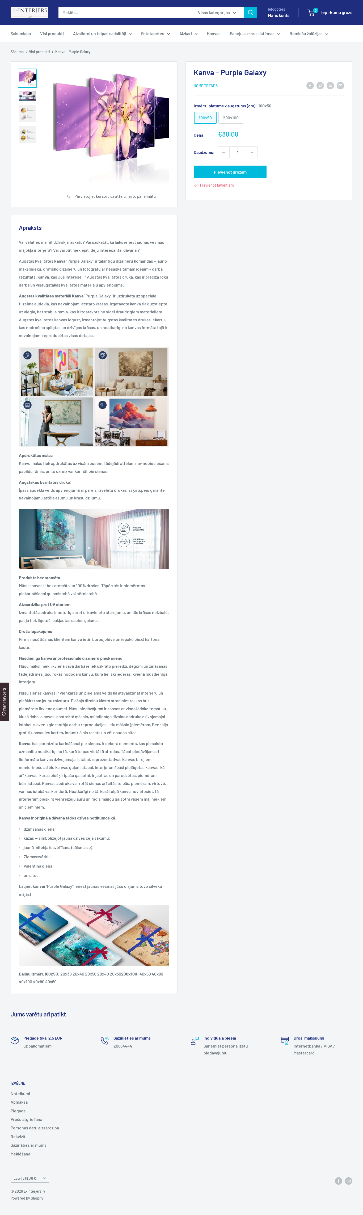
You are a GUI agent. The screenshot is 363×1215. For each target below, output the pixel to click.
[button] (214, 185)
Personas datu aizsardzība (35, 1127)
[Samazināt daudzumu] (223, 152)
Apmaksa (19, 1101)
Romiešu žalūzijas (306, 33)
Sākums (17, 51)
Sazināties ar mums (29, 1144)
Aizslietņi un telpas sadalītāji (99, 33)
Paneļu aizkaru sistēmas (252, 33)
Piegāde (18, 1110)
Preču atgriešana (26, 1119)
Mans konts (278, 15)
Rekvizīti (19, 1136)
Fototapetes (152, 33)
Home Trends (206, 85)
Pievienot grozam (230, 171)
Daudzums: (204, 152)
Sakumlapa (21, 33)
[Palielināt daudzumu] (252, 152)
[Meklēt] (250, 12)
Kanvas (214, 33)
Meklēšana (20, 1153)
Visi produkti (52, 33)
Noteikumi (20, 1093)
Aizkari (185, 33)
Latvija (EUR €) (25, 1178)
